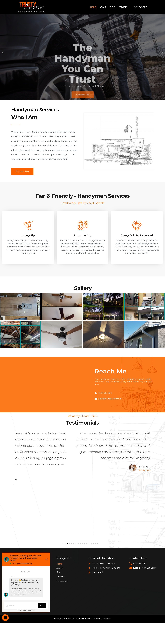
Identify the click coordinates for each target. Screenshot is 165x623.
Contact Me (140, 7)
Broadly (107, 619)
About (103, 7)
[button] (2, 52)
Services (123, 7)
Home (93, 7)
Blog (112, 7)
